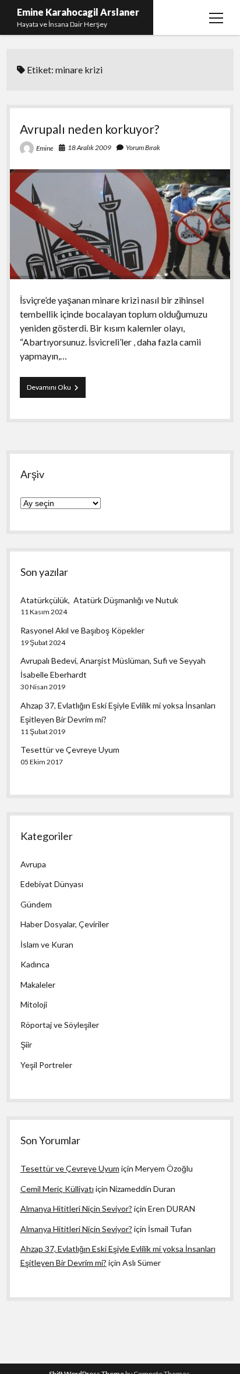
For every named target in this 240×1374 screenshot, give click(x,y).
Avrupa (33, 864)
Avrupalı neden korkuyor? (89, 129)
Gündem (36, 904)
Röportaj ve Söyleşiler (59, 1025)
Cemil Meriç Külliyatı (57, 1189)
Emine (45, 148)
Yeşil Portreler (46, 1065)
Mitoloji (33, 1004)
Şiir (26, 1044)
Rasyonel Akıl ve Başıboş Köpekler (82, 630)
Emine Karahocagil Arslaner (78, 11)
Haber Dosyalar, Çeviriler (64, 924)
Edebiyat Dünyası (51, 884)
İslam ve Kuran (46, 944)
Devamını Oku (56, 390)
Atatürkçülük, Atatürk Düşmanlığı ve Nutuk (99, 600)
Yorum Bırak (143, 147)
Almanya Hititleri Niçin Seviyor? (76, 1208)
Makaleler (37, 984)
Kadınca (35, 964)
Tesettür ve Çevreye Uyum (69, 749)
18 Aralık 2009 (89, 147)
